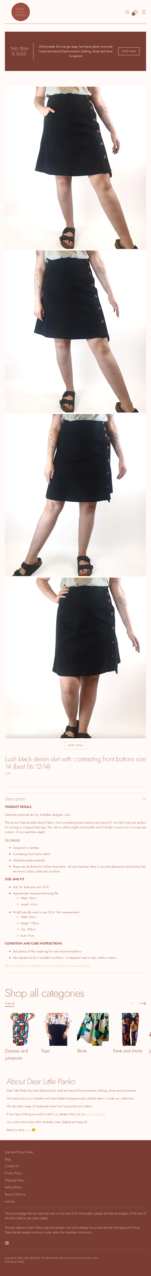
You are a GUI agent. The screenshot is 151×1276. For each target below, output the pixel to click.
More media (75, 745)
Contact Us (11, 1166)
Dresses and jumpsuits (16, 1054)
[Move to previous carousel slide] (133, 1003)
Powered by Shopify (14, 1261)
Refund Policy (13, 1187)
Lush (7, 773)
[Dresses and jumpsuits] (21, 1029)
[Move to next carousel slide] (142, 1003)
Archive (9, 1201)
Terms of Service (15, 1194)
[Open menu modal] (144, 12)
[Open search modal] (127, 12)
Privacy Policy (13, 1173)
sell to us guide (95, 1114)
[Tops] (57, 1029)
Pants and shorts (127, 1050)
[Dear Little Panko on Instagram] (7, 1243)
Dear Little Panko (32, 1258)
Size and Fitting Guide (19, 1152)
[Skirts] (93, 1029)
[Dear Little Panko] (20, 12)
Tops (45, 1050)
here (28, 1130)
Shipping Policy (14, 1180)
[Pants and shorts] (129, 1029)
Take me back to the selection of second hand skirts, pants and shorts (47, 965)
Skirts (82, 1050)
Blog (8, 1159)
